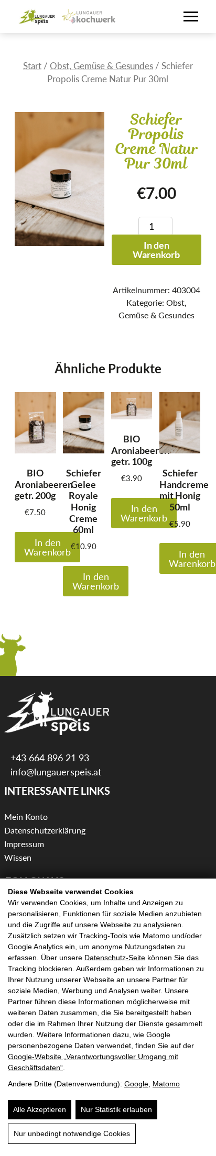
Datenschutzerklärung (44, 830)
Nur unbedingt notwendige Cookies (72, 1133)
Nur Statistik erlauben (116, 1109)
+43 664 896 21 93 (48, 757)
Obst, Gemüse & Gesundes (101, 66)
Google (136, 1084)
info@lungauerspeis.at (54, 771)
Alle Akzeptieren (39, 1109)
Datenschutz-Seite (114, 957)
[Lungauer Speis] (37, 17)
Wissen (17, 857)
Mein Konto (26, 816)
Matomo (166, 1084)
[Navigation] (190, 16)
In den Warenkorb (156, 249)
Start (32, 66)
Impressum (24, 844)
